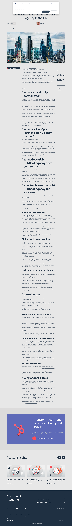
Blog (7, 518)
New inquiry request (43, 499)
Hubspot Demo (19, 510)
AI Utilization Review (19, 512)
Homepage (9, 28)
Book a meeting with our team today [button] (45, 438)
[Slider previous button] (59, 457)
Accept (46, 11)
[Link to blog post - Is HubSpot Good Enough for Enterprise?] (16, 475)
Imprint (26, 516)
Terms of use (27, 512)
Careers (8, 512)
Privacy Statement (28, 510)
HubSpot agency (32, 68)
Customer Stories (10, 514)
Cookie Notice (27, 514)
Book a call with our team (44, 502)
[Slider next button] (63, 457)
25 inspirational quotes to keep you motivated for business (61, 71)
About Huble (9, 510)
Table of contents (13, 68)
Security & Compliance (11, 516)
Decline (54, 11)
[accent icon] (60, 520)
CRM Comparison (10, 520)
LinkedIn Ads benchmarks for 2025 (61, 75)
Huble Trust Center (60, 510)
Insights (13, 28)
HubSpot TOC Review (20, 514)
